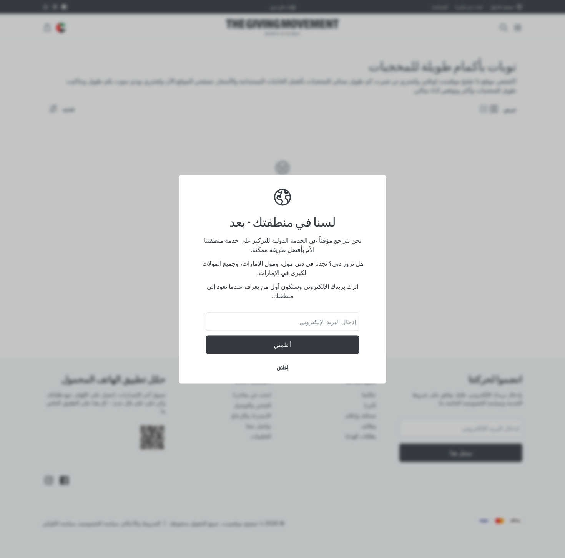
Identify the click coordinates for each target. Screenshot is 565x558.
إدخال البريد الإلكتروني (327, 321)
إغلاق (282, 367)
